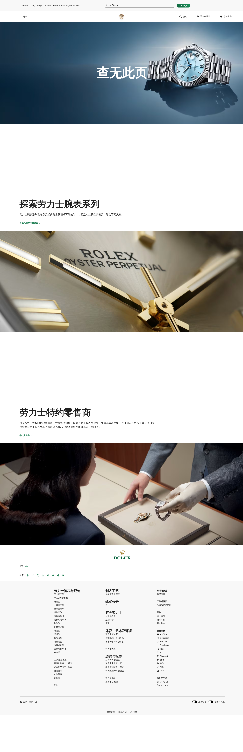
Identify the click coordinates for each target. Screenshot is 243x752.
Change (183, 5)
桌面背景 (161, 616)
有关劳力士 (113, 612)
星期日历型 (59, 609)
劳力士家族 (110, 649)
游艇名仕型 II (60, 649)
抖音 (162, 667)
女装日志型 (59, 605)
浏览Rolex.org (121, 728)
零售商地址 (110, 678)
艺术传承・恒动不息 (114, 642)
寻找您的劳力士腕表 (29, 223)
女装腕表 (58, 674)
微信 (162, 663)
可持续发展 (110, 616)
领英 (162, 649)
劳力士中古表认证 (113, 663)
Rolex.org (161, 685)
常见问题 (161, 594)
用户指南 (161, 623)
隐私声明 (122, 712)
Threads (163, 642)
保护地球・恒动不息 (114, 638)
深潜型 (57, 634)
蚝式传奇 (112, 602)
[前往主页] (121, 16)
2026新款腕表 (60, 660)
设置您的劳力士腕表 (63, 667)
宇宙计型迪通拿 (61, 598)
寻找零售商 (25, 435)
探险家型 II (59, 616)
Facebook (164, 645)
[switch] (199, 701)
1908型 (57, 652)
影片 (107, 605)
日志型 (57, 602)
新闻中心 (161, 682)
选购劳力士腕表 (112, 660)
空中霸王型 (59, 594)
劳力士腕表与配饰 (67, 591)
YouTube (164, 634)
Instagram (164, 638)
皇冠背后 (109, 620)
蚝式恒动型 (59, 627)
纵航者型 (58, 638)
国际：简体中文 (30, 702)
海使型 (57, 631)
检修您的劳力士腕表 (114, 667)
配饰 (56, 685)
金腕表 (57, 678)
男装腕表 (58, 671)
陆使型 (57, 623)
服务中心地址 (111, 682)
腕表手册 (161, 620)
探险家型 (58, 612)
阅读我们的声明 (164, 605)
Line (162, 671)
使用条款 (111, 712)
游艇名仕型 (59, 645)
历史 (107, 623)
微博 (162, 660)
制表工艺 (112, 591)
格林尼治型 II (60, 620)
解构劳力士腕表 (112, 594)
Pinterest (164, 656)
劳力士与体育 (111, 634)
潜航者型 (58, 642)
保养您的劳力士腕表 (114, 671)
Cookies (133, 712)
